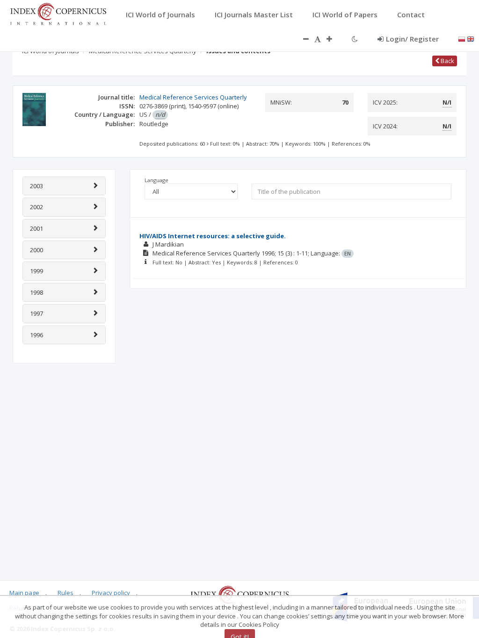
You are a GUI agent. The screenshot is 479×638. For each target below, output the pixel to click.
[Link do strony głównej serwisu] (58, 13)
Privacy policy (111, 592)
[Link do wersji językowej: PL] (461, 38)
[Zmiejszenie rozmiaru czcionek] (301, 39)
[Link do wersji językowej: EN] (470, 38)
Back (446, 61)
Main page (24, 592)
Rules (65, 592)
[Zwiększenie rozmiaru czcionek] (334, 39)
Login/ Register (412, 38)
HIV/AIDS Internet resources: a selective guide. (212, 236)
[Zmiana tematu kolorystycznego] (355, 39)
